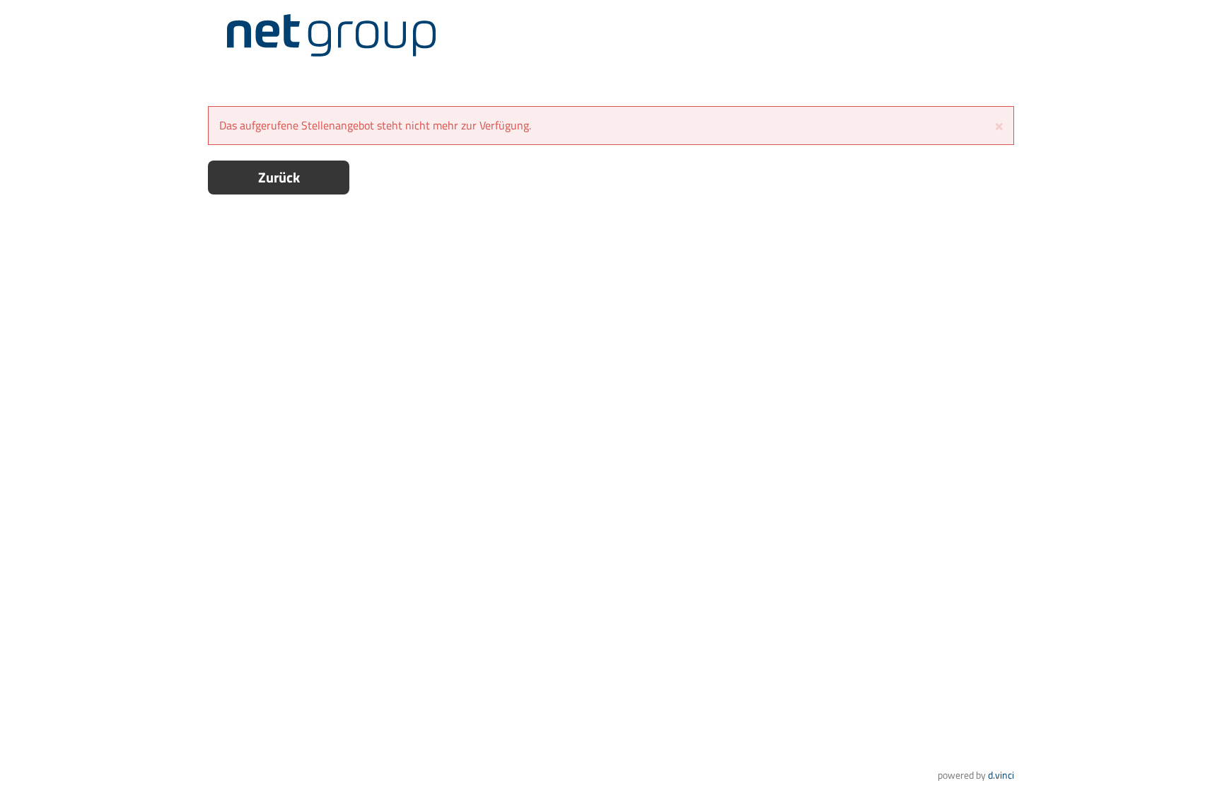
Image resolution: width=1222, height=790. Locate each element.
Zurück (279, 177)
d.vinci (1001, 774)
